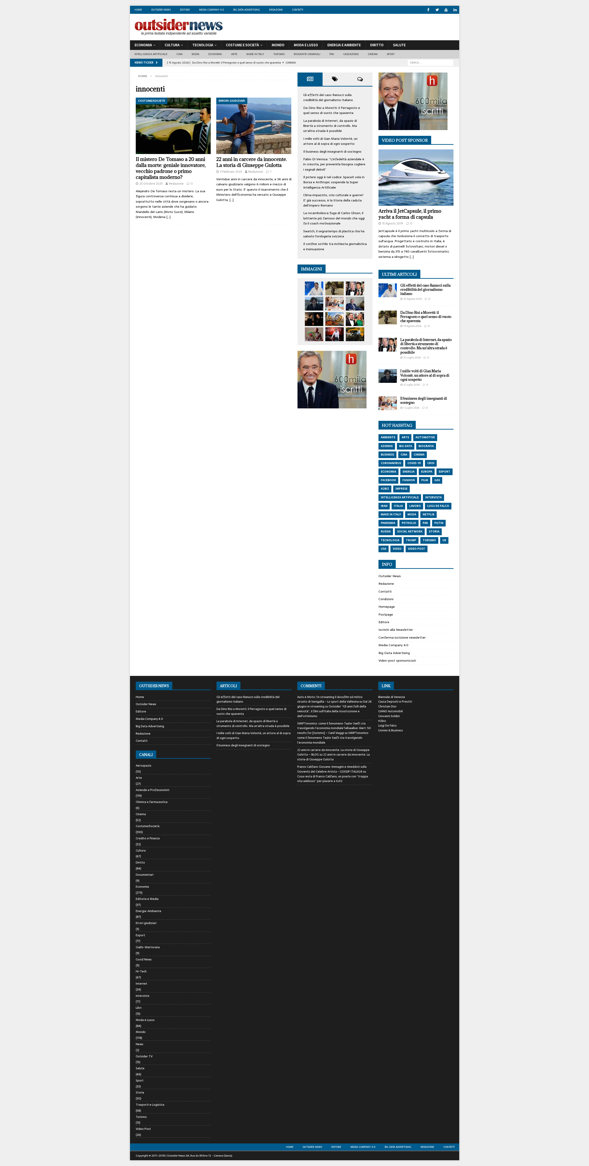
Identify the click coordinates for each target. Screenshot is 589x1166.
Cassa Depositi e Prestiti (395, 701)
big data (405, 446)
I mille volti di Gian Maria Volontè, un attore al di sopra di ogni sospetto (330, 141)
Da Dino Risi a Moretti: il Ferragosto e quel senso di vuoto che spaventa (331, 110)
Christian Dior (387, 706)
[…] (168, 216)
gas (437, 480)
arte (405, 437)
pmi (425, 523)
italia (398, 506)
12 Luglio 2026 (412, 357)
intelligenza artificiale (400, 497)
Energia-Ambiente (148, 911)
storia (434, 531)
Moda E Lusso (306, 45)
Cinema (373, 54)
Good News (144, 959)
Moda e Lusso (145, 1020)
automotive (425, 437)
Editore (185, 10)
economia (388, 471)
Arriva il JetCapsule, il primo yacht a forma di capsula (409, 214)
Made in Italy (255, 54)
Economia (143, 45)
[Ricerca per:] (430, 62)
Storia (140, 1092)
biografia (426, 446)
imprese (401, 488)
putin (438, 523)
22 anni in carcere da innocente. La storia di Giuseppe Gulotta (251, 162)
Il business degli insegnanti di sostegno (332, 151)
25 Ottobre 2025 (151, 183)
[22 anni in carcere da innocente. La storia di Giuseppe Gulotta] (254, 126)
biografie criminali (307, 54)
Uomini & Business (390, 730)
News (139, 1044)
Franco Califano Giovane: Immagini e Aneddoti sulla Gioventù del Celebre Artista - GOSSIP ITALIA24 (332, 769)
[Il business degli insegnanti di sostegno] (334, 304)
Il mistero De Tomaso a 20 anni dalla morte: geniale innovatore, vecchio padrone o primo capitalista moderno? (171, 168)
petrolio (409, 523)
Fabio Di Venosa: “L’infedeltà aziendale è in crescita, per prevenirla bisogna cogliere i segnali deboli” (334, 164)
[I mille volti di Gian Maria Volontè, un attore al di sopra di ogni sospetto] (314, 304)
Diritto (377, 45)
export (444, 471)
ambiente (388, 437)
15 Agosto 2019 (392, 223)
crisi (430, 463)
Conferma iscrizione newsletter (402, 637)
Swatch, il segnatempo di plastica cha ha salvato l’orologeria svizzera (333, 234)
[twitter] (437, 10)
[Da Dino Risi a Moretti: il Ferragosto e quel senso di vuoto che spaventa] (334, 288)
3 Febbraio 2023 (231, 171)
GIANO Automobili (390, 711)
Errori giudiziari (146, 923)
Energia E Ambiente (344, 45)
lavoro (415, 506)
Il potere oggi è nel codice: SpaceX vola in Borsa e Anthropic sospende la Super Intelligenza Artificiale (333, 182)
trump (411, 540)
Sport (391, 54)
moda (411, 514)
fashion (408, 480)
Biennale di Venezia (391, 697)
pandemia (388, 523)
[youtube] (446, 10)
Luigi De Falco (387, 725)
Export (140, 935)
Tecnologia (202, 45)
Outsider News (161, 10)
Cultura (172, 45)
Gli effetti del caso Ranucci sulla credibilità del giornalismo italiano (328, 97)
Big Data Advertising (246, 10)
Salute (399, 45)
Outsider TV (144, 1056)
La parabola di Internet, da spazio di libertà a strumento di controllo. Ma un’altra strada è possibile (330, 126)
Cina (179, 54)
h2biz (385, 488)
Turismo (279, 54)
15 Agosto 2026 (412, 326)
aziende (387, 446)
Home (138, 10)
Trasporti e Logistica (150, 1104)
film (424, 480)
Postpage (385, 614)
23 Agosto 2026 (413, 299)
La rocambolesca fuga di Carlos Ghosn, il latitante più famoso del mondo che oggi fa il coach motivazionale (334, 218)
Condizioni (385, 599)
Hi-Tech (141, 971)
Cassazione (351, 54)
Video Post (143, 1128)
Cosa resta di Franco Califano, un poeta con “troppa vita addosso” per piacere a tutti (332, 779)
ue (444, 540)
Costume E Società (242, 45)
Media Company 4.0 (211, 10)
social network (409, 531)
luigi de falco (438, 506)
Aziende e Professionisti (152, 790)
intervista (433, 497)
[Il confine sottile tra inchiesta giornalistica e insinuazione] (334, 334)
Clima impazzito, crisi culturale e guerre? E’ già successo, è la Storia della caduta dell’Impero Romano (333, 200)
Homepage (386, 606)
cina (404, 454)
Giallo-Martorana (148, 947)
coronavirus (391, 463)
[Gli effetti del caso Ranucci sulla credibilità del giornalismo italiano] (314, 288)
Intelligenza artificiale (151, 54)
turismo (429, 540)
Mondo (278, 45)
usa (383, 549)
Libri (138, 1007)
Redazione (276, 10)
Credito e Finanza (148, 838)
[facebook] (428, 10)
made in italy (391, 514)
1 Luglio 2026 (411, 408)
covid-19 (414, 463)
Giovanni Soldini (389, 716)
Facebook (388, 480)
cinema (419, 454)
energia (409, 471)
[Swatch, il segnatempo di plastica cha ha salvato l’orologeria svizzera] (314, 334)
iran (384, 506)
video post (416, 549)
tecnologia (390, 540)
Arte (234, 54)
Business (387, 454)
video (397, 549)
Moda (195, 54)
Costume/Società (147, 826)
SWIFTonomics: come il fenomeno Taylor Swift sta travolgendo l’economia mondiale (333, 737)
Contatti (297, 10)
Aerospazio (143, 765)
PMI (331, 54)
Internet (141, 983)
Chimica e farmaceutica (151, 802)
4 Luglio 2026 (412, 385)
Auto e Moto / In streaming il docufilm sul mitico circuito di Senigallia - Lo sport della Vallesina (330, 699)
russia (386, 531)
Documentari (144, 874)
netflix (428, 514)
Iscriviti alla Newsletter (395, 629)
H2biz (382, 720)
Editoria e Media (147, 898)
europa (426, 471)
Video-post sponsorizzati (397, 660)
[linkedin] (455, 10)
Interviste (142, 995)
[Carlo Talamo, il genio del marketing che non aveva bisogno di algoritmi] (355, 334)
